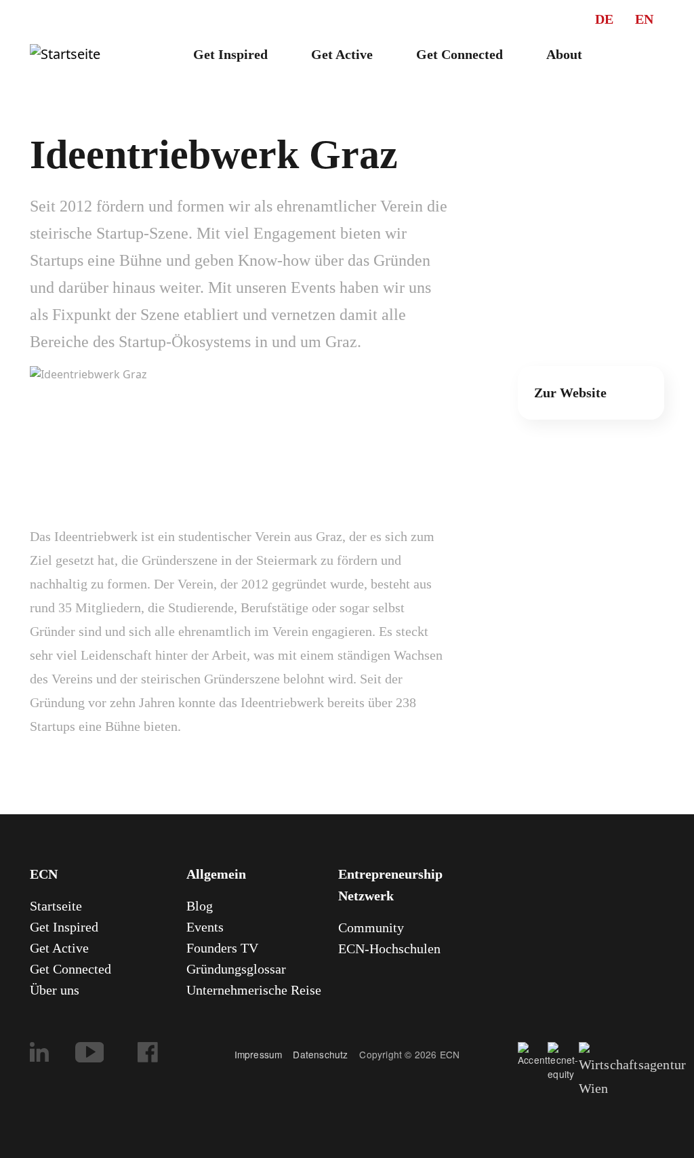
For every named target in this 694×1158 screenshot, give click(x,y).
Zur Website (570, 392)
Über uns (54, 989)
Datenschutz (326, 1054)
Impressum (258, 1054)
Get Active (342, 54)
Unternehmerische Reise (253, 989)
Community (371, 927)
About (564, 54)
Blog (199, 905)
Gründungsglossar (236, 968)
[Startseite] (65, 54)
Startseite (56, 905)
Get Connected (459, 54)
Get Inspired (230, 54)
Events (205, 926)
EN (644, 19)
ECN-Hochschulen (389, 948)
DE (604, 19)
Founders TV (222, 947)
